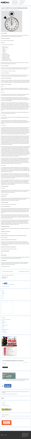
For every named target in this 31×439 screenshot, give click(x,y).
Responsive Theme (24, 436)
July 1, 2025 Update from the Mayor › (24, 271)
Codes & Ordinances (15, 2)
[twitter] (4, 435)
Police (2, 295)
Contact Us (3, 293)
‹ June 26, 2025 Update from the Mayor (7, 271)
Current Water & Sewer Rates (5, 405)
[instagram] (6, 435)
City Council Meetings (4, 332)
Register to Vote (4, 404)
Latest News (3, 292)
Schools (3, 323)
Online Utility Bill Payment (12, 284)
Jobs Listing (3, 320)
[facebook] (2, 435)
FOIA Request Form (4, 330)
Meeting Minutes (16, 9)
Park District (3, 326)
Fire (2, 296)
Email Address (4, 363)
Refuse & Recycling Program (5, 329)
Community (22, 2)
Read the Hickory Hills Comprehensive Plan (21, 378)
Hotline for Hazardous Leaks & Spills (6, 319)
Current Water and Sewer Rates (5, 286)
